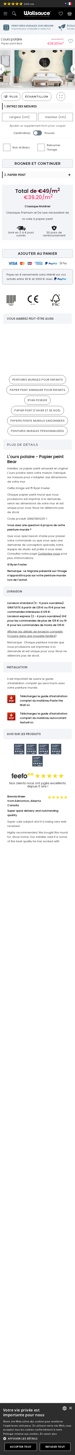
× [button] (70, 1408)
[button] (37, 1438)
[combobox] (64, 1408)
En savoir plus (48, 1434)
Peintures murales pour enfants (37, 380)
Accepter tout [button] (20, 1447)
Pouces (50, 133)
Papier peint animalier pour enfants (37, 390)
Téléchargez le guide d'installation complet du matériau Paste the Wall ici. (43, 700)
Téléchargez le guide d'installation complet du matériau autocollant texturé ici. (43, 718)
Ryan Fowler (37, 400)
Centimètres (22, 133)
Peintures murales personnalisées (37, 431)
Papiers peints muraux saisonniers (37, 421)
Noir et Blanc (21, 147)
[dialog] (37, 1429)
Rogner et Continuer (38, 164)
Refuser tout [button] (55, 1447)
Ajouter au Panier (37, 254)
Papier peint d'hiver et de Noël (37, 410)
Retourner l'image (53, 147)
